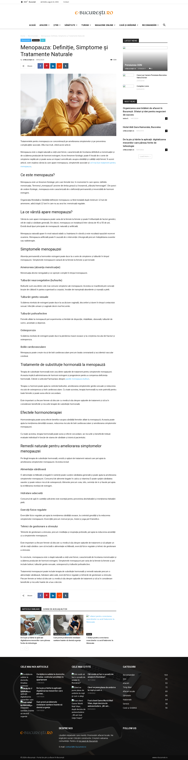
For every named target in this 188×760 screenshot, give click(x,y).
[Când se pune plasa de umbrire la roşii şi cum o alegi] (78, 692)
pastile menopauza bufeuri (77, 379)
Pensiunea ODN (133, 65)
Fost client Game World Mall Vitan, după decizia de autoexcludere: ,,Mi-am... (100, 703)
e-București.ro (28, 60)
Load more (144, 156)
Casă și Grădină (127, 25)
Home (23, 36)
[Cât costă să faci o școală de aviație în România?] (78, 678)
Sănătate (70, 25)
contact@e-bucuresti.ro (75, 746)
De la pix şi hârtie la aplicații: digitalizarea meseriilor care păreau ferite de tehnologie (35, 640)
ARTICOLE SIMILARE (31, 609)
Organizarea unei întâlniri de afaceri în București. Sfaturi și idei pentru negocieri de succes (144, 111)
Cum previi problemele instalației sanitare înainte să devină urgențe (49, 705)
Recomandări (149, 25)
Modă (89, 634)
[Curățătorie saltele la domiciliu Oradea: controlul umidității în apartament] (27, 683)
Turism (85, 25)
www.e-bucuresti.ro (159, 757)
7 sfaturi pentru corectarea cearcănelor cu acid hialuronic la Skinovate (99, 640)
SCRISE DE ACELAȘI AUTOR (55, 609)
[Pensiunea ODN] (145, 58)
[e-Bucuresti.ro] (94, 13)
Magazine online (104, 25)
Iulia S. (126, 118)
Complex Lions (143, 86)
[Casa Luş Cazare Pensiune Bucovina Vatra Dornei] (128, 78)
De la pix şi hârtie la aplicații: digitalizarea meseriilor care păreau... (49, 691)
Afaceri (43, 25)
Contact (66, 2)
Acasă (32, 25)
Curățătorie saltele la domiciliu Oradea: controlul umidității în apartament (50, 677)
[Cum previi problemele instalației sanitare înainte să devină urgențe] (68, 625)
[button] (164, 25)
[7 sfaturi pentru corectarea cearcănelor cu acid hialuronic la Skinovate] (101, 625)
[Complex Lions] (128, 89)
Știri (56, 25)
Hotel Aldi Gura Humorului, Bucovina (142, 127)
